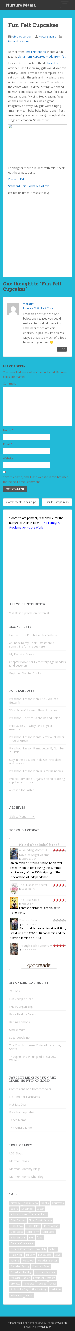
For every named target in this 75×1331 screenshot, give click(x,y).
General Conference (22, 1243)
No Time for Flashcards (24, 1097)
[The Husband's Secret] (14, 888)
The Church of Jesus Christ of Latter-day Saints (35, 1047)
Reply (62, 349)
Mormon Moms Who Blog (26, 1176)
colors (14, 1208)
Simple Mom (17, 1030)
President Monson (45, 1272)
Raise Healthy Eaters (22, 1014)
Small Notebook (35, 52)
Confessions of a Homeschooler (30, 1089)
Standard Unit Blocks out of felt (28, 186)
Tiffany (28, 304)
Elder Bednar (18, 1220)
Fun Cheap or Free (21, 999)
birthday (15, 1203)
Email (7, 444)
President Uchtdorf (44, 1278)
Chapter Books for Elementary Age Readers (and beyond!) (37, 663)
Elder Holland (50, 1226)
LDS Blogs (16, 1153)
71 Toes (14, 991)
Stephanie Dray (29, 858)
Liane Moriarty (28, 888)
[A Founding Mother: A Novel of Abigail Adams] (14, 853)
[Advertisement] (37, 233)
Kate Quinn (27, 903)
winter (29, 1295)
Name (8, 430)
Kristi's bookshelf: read (39, 844)
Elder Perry (32, 1231)
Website (8, 458)
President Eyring (20, 1266)
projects (15, 1283)
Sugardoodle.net (19, 1037)
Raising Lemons (19, 1022)
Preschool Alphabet (21, 1112)
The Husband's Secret (33, 885)
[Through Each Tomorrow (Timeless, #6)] (14, 949)
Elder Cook (17, 1226)
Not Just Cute (18, 1104)
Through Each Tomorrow (35, 945)
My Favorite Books (21, 654)
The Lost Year (28, 920)
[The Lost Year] (14, 923)
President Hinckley (21, 1272)
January (30, 1255)
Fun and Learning (18, 41)
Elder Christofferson (40, 1220)
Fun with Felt (16, 179)
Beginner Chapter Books (25, 673)
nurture (15, 1260)
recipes (42, 1283)
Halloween (17, 1255)
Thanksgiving (39, 1289)
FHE (31, 1237)
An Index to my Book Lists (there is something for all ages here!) (32, 644)
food (40, 1237)
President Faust (41, 1266)
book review (31, 1203)
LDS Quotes (44, 1255)
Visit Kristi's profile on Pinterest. (29, 613)
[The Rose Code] (14, 903)
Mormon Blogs (19, 1161)
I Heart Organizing (21, 1006)
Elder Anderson (19, 1214)
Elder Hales (33, 1226)
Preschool (28, 1260)
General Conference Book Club (28, 1249)
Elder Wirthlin (18, 1237)
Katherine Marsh (29, 924)
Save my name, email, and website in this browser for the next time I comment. (35, 479)
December (27, 1208)
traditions (55, 1289)
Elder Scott (48, 1231)
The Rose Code (29, 900)
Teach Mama (17, 1120)
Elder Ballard (39, 1214)
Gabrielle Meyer (29, 949)
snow (53, 1283)
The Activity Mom (20, 1128)
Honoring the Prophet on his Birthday (33, 635)
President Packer (20, 1278)
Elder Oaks (17, 1231)
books (45, 1203)
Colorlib (62, 1322)
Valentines (16, 1295)
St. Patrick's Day (19, 1289)
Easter (40, 1208)
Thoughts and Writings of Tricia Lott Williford (32, 1058)
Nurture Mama (21, 5)
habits (52, 1249)
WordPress (44, 1327)
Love (57, 1255)
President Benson (48, 1260)
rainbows (29, 1283)
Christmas (58, 1203)
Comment (9, 383)
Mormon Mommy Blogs (25, 1169)
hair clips (53, 63)
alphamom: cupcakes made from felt (42, 56)
